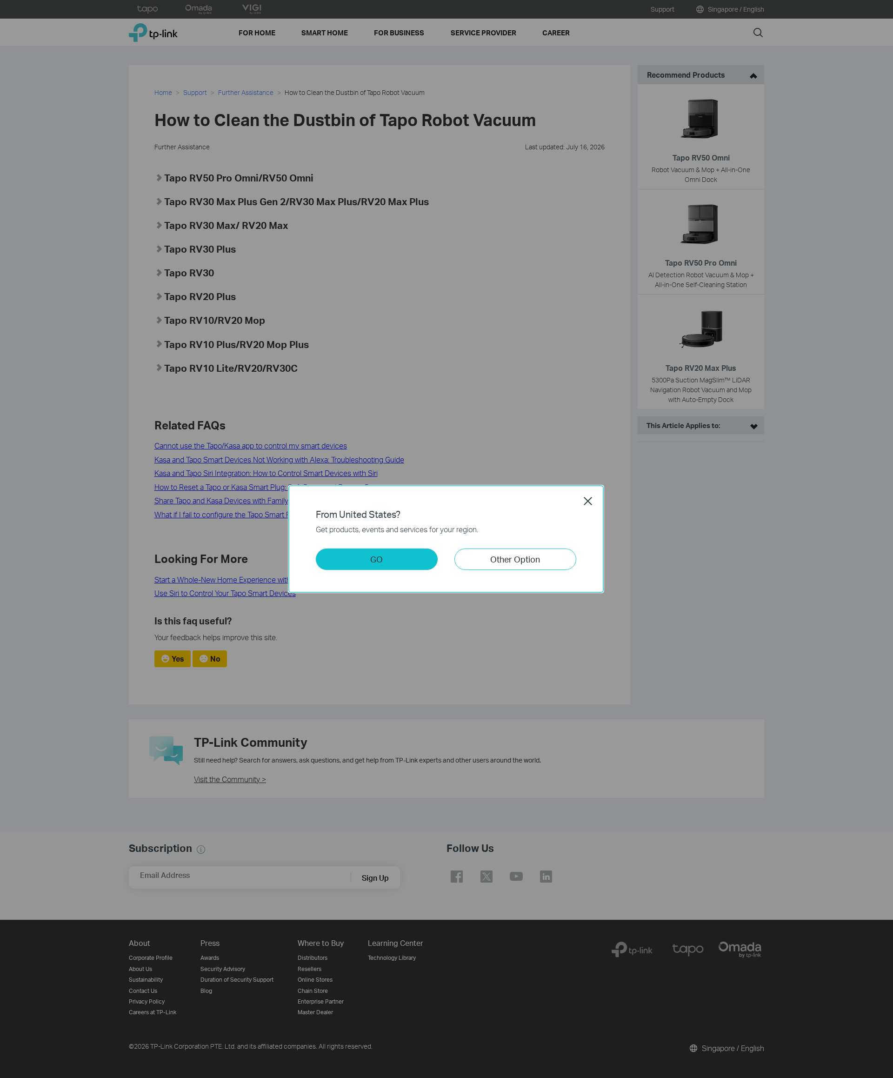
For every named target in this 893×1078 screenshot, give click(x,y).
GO (376, 559)
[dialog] (446, 539)
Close (588, 501)
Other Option (515, 559)
